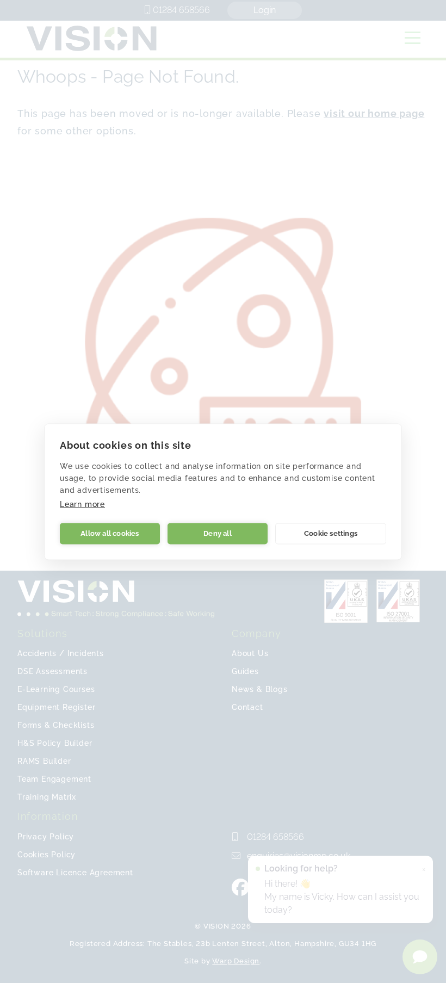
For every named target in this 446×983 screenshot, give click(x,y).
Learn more (82, 503)
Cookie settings (330, 533)
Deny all (217, 533)
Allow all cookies (109, 533)
